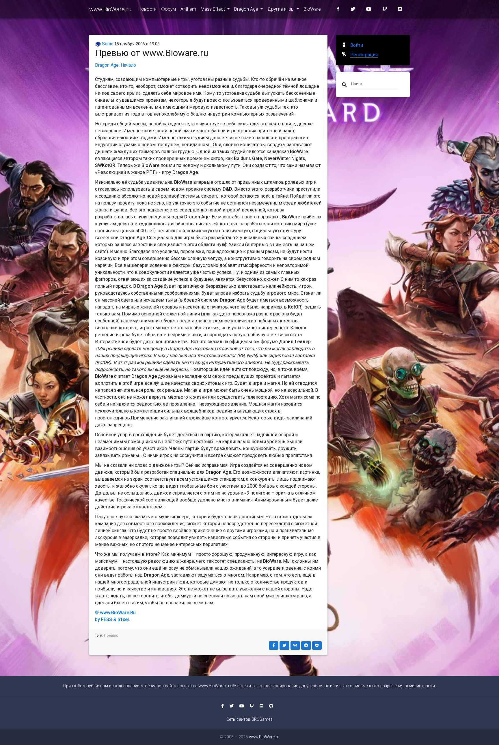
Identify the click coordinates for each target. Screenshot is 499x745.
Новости (147, 9)
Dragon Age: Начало (115, 65)
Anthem (188, 9)
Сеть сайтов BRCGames (249, 719)
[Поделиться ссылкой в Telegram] (306, 645)
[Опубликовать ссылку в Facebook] (274, 645)
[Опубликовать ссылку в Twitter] (284, 645)
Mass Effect (213, 9)
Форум (168, 9)
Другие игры (281, 9)
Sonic (107, 44)
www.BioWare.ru (110, 9)
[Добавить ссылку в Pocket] (317, 645)
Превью (111, 635)
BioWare (312, 9)
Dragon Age (246, 9)
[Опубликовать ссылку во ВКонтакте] (295, 645)
